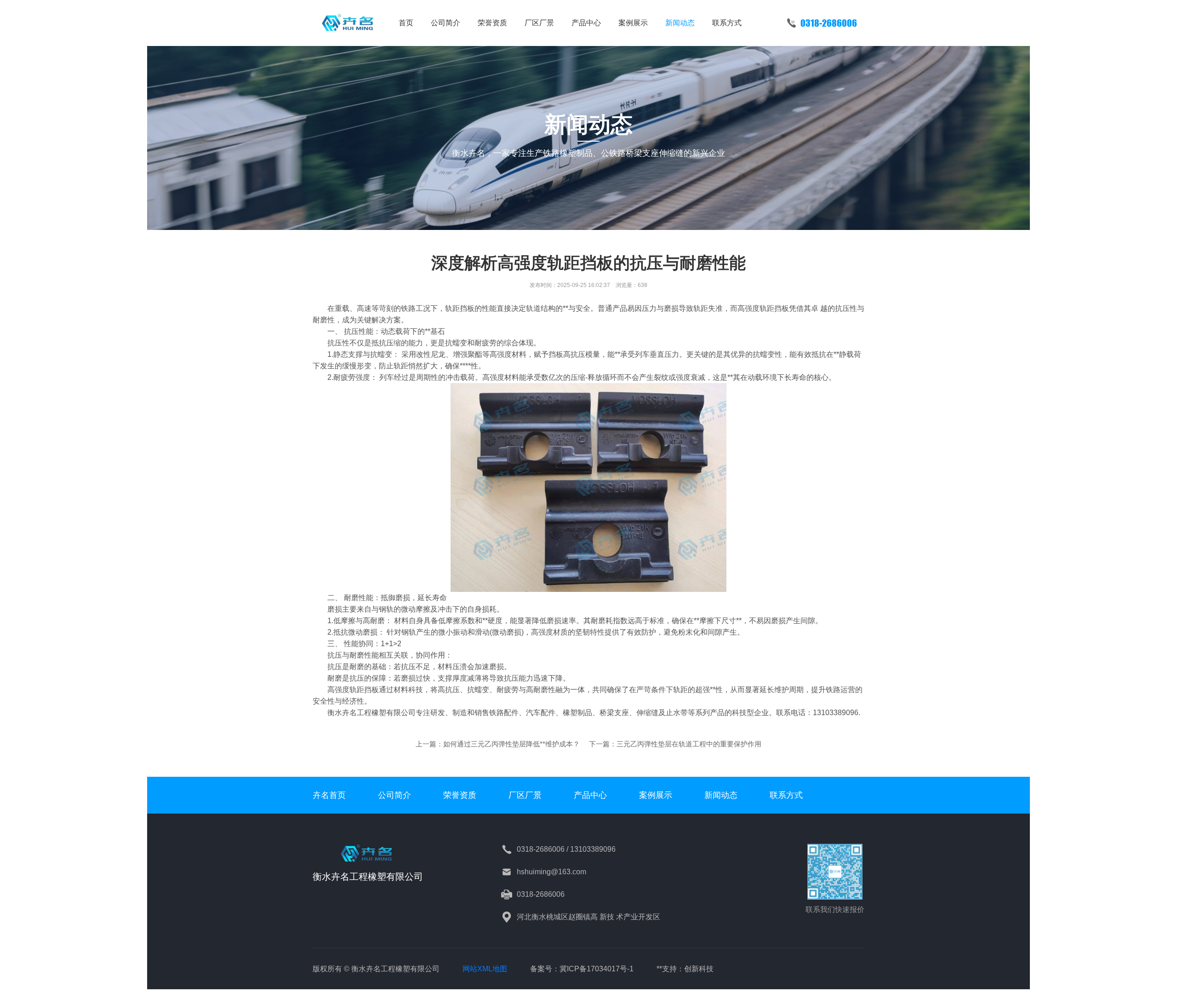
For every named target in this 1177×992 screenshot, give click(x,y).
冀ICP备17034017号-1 (597, 969)
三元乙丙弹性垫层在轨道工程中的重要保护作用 (689, 744)
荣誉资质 (492, 23)
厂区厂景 (539, 23)
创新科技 (699, 969)
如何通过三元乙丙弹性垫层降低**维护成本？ (511, 744)
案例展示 (633, 23)
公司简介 (445, 23)
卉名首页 (329, 795)
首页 (406, 23)
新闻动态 (680, 23)
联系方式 (727, 23)
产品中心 (586, 23)
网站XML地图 (485, 969)
